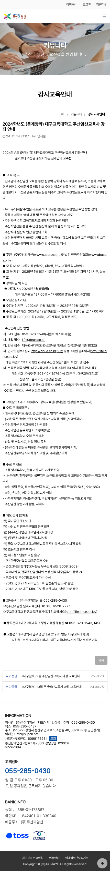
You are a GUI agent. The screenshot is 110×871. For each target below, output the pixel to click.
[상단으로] (102, 863)
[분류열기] (104, 16)
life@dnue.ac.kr (33, 340)
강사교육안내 (96, 114)
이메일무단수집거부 (76, 858)
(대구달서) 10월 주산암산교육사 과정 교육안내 (52, 687)
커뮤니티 (76, 114)
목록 (101, 660)
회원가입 (101, 4)
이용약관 (54, 858)
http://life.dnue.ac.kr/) (81, 612)
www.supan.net (45, 255)
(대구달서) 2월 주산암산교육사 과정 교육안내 (51, 676)
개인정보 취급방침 (32, 858)
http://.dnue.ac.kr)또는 (47, 351)
